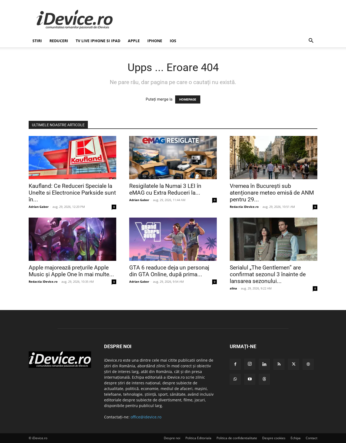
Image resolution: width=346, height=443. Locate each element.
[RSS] (279, 364)
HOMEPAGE (187, 99)
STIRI (37, 40)
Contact (311, 438)
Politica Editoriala (198, 438)
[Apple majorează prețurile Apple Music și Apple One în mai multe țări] (72, 239)
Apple (134, 40)
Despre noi (172, 438)
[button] (310, 41)
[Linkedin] (264, 364)
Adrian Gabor (39, 207)
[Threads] (264, 379)
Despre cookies (273, 438)
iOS (173, 40)
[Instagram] (249, 364)
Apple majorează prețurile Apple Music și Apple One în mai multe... (71, 271)
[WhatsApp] (235, 379)
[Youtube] (249, 379)
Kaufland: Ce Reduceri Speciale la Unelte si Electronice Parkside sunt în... (72, 193)
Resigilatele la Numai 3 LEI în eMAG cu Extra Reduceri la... (165, 189)
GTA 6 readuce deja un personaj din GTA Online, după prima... (169, 271)
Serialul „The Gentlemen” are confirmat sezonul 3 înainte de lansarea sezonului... (268, 274)
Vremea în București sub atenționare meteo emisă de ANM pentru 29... (272, 193)
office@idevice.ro (146, 416)
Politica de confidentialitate (237, 438)
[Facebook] (235, 364)
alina (233, 288)
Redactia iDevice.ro (244, 207)
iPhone (154, 40)
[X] (293, 364)
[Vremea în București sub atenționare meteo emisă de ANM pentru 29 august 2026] (273, 157)
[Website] (308, 364)
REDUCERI (58, 40)
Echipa (296, 438)
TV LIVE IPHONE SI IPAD (98, 40)
